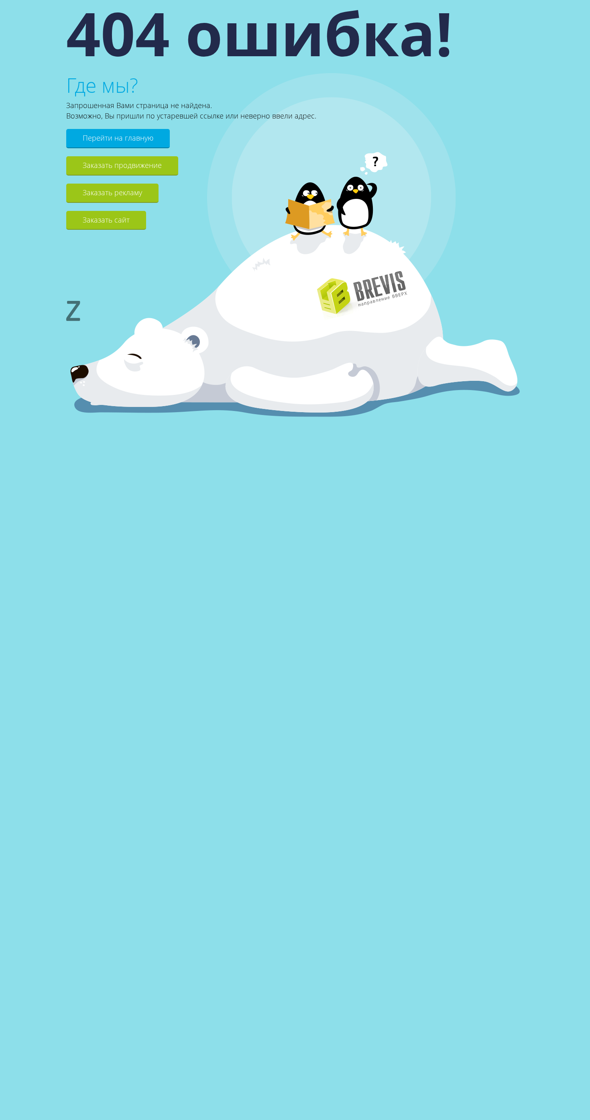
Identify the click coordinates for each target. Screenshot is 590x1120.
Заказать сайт (106, 220)
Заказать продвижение (122, 165)
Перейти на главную (118, 138)
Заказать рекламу (112, 192)
